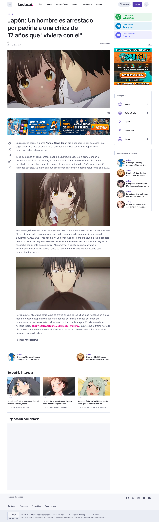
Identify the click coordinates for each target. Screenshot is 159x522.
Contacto (11, 506)
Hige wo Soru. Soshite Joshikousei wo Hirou (55, 326)
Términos (24, 506)
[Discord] (149, 498)
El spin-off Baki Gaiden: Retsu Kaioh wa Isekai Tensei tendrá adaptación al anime (98, 359)
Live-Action (87, 4)
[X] (133, 498)
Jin (8, 42)
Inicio (40, 4)
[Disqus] (58, 456)
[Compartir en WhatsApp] (9, 161)
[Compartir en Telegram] (9, 155)
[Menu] (9, 4)
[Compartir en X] (9, 149)
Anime (49, 4)
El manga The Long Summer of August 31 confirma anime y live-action (29, 359)
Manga (99, 4)
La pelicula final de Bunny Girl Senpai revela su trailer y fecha (23, 402)
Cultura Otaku (62, 4)
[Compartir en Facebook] (9, 143)
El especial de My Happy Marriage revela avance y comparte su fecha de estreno (136, 187)
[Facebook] (127, 498)
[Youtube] (144, 498)
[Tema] (146, 4)
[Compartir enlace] (9, 167)
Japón (75, 4)
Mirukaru (64, 407)
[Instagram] (138, 498)
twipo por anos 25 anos (89, 515)
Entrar (137, 4)
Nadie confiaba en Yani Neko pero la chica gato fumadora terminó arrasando (93, 403)
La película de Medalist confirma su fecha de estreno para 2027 (57, 402)
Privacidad (36, 506)
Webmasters (50, 506)
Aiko (27, 407)
